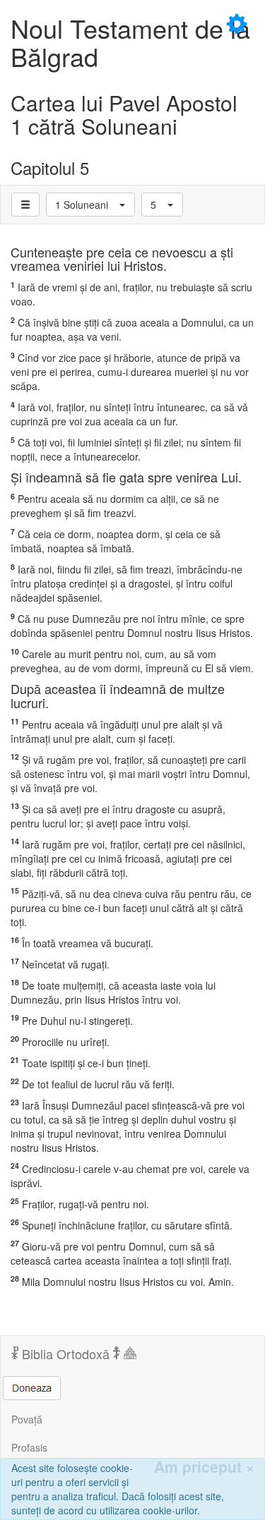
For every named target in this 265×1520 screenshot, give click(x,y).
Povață (26, 1419)
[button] (90, 205)
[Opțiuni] (25, 205)
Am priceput (204, 1466)
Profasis (29, 1447)
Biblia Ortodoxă (65, 1353)
